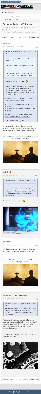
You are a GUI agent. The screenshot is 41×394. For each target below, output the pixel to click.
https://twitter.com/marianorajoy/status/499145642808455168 (20, 99)
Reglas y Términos (19, 392)
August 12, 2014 (11, 94)
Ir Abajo (4, 37)
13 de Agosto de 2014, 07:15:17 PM (13, 175)
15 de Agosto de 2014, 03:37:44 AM (13, 298)
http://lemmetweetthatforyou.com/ (17, 116)
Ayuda (11, 392)
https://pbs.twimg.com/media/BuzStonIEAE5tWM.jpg (20, 109)
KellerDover (10, 172)
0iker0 (7, 43)
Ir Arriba (5, 379)
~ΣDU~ (8, 295)
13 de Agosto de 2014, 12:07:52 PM (13, 46)
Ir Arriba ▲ (29, 392)
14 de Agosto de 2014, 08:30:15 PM (13, 245)
